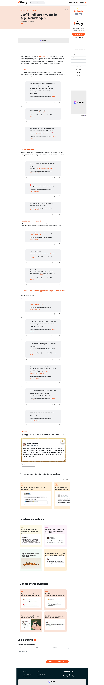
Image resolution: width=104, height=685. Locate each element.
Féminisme (78, 69)
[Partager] (66, 9)
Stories (78, 67)
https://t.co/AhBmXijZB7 (36, 234)
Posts (82, 2)
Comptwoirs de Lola (78, 64)
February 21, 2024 (35, 173)
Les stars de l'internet (28, 11)
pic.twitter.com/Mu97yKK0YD (38, 275)
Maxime (25, 21)
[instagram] (72, 675)
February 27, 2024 (35, 420)
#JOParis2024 (34, 85)
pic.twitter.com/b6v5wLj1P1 (44, 168)
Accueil (25, 671)
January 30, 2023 (34, 279)
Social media (41, 674)
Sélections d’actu (78, 55)
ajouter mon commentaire (57, 661)
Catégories (73, 2)
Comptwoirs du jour (79, 52)
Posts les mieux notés (78, 49)
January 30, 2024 (34, 239)
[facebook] (63, 675)
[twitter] (68, 675)
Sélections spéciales (79, 58)
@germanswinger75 (43, 56)
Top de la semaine (78, 61)
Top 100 (39, 676)
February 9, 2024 (34, 191)
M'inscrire (78, 34)
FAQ (38, 671)
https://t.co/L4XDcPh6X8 (37, 373)
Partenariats (26, 676)
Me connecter (78, 37)
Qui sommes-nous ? (28, 674)
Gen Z (78, 72)
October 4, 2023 (34, 378)
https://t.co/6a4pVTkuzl (36, 304)
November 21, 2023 (35, 309)
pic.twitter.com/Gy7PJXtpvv (48, 253)
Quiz (78, 75)
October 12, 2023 (34, 209)
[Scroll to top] (101, 682)
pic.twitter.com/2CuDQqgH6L (38, 112)
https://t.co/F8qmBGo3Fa (47, 350)
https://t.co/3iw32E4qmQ (37, 133)
